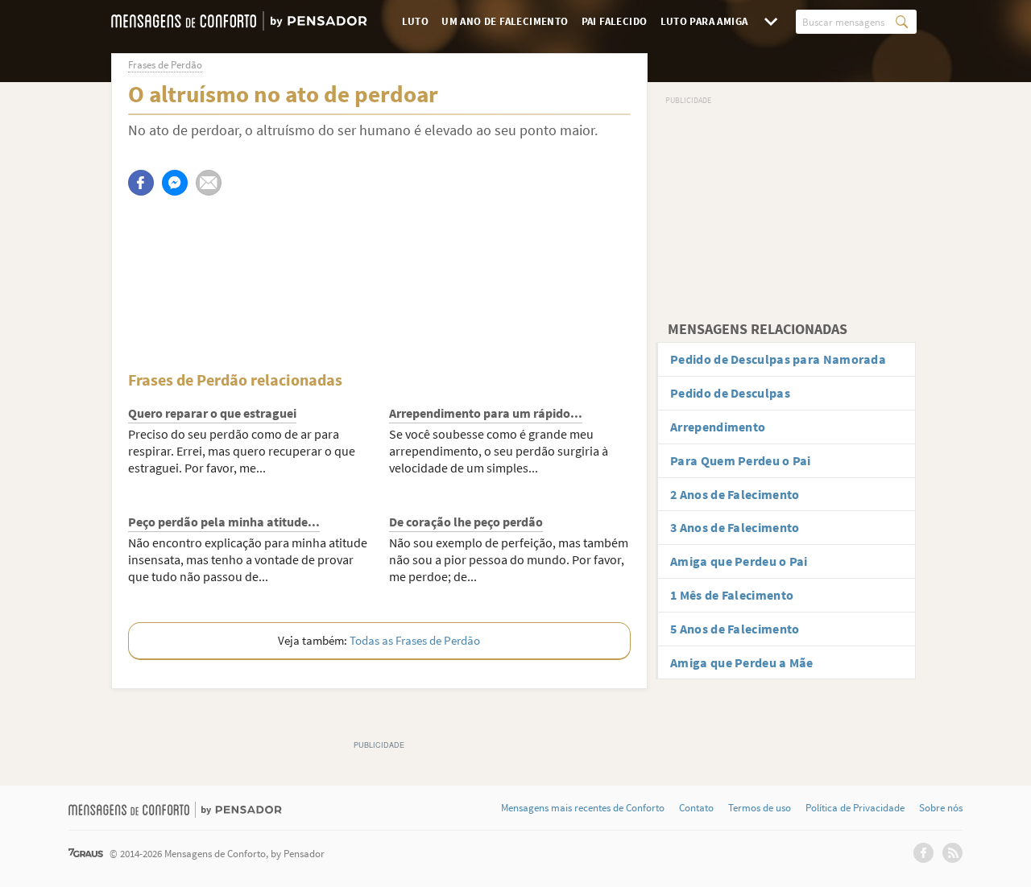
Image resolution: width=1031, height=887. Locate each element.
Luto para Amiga (704, 21)
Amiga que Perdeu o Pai (739, 561)
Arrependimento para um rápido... (485, 413)
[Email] (209, 183)
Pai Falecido (615, 21)
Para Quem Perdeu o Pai (740, 460)
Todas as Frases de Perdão (415, 640)
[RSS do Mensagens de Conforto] (952, 853)
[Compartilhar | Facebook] (141, 183)
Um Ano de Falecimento (504, 21)
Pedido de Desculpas (730, 393)
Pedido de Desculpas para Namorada (778, 359)
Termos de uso (759, 808)
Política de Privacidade (855, 808)
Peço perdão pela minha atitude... (224, 522)
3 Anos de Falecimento (734, 527)
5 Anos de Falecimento (734, 629)
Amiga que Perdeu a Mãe (742, 662)
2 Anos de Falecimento (734, 494)
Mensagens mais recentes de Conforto (583, 808)
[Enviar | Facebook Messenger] (175, 183)
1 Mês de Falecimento (731, 595)
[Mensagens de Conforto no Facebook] (923, 853)
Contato (696, 808)
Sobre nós (941, 808)
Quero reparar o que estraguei (212, 413)
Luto (415, 21)
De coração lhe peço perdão (466, 522)
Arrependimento (717, 427)
